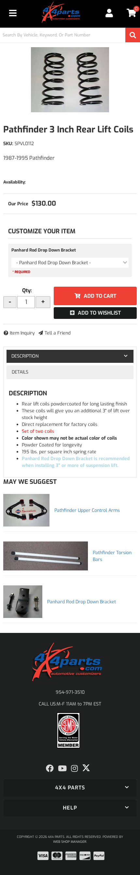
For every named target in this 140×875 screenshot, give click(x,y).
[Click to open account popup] (109, 13)
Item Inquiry (22, 333)
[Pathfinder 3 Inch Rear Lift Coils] (70, 79)
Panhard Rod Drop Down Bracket (43, 250)
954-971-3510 (70, 692)
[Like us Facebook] (50, 768)
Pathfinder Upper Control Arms (87, 510)
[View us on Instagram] (74, 768)
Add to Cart (100, 296)
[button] (70, 35)
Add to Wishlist (99, 312)
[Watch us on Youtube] (62, 768)
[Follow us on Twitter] (86, 768)
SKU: (8, 144)
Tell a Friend (58, 333)
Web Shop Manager (69, 842)
